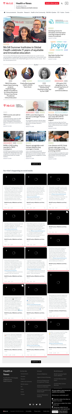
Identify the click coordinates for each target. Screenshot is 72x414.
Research (27, 12)
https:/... (21, 310)
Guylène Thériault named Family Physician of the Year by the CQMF (44, 88)
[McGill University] (9, 3)
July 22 (5, 314)
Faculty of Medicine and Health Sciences (27, 7)
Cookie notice (46, 411)
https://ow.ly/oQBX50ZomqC (59, 194)
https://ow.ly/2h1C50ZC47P (33, 196)
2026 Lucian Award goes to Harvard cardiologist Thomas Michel (35, 116)
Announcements (11, 12)
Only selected (63, 411)
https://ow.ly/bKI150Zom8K (34, 304)
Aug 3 (50, 204)
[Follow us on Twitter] (36, 404)
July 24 (5, 277)
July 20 (50, 349)
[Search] (61, 3)
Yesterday (29, 204)
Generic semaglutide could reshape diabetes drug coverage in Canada (35, 147)
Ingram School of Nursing (43, 377)
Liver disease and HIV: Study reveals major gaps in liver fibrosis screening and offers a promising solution (58, 148)
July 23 (28, 277)
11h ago (5, 204)
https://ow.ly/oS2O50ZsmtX (60, 258)
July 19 (5, 351)
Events (67, 12)
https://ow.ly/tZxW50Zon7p (56, 343)
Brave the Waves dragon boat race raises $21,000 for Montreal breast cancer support (58, 117)
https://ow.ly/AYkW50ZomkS (34, 269)
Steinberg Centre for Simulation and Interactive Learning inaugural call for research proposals (57, 33)
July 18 (28, 351)
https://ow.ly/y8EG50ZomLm (38, 230)
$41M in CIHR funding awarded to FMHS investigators (10, 147)
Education (20, 12)
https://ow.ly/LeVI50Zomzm (10, 229)
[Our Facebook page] (30, 404)
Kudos (62, 12)
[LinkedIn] (40, 404)
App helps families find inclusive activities (55, 56)
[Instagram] (33, 404)
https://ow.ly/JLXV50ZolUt (10, 270)
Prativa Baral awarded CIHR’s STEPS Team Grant (27, 85)
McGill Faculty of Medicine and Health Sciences (13, 202)
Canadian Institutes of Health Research (58, 310)
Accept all (55, 411)
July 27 (28, 240)
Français (22, 394)
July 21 (28, 314)
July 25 (50, 228)
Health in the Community (38, 12)
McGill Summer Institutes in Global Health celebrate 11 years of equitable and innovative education (23, 50)
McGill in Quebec (51, 12)
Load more (35, 163)
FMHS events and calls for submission (11, 115)
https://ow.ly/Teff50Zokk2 (34, 345)
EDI (58, 12)
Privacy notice (37, 411)
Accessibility (28, 411)
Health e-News (24, 3)
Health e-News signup (52, 3)
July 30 (5, 240)
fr (66, 3)
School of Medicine (42, 374)
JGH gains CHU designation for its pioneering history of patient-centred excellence (61, 87)
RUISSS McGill (58, 388)
